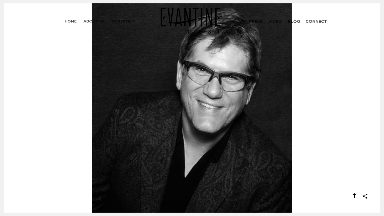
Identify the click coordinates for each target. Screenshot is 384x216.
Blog (294, 21)
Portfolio (123, 21)
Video (275, 21)
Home (71, 21)
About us (94, 21)
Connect (316, 21)
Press (256, 21)
